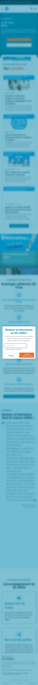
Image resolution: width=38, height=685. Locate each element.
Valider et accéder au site (27, 355)
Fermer (11, 355)
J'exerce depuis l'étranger (14, 349)
